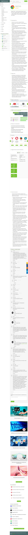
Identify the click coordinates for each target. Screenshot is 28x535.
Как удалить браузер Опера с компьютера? (18, 486)
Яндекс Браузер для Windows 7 (12, 142)
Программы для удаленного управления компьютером (19, 463)
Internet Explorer (25, 141)
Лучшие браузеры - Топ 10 (19, 418)
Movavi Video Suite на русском (17, 510)
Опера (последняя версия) (17, 141)
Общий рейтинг (25, 115)
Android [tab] (23, 152)
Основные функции (15, 112)
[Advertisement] (19, 184)
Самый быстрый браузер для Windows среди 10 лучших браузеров (19, 110)
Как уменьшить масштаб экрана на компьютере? (17, 125)
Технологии (25, 112)
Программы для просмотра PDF (18, 477)
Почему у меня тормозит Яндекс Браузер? (18, 497)
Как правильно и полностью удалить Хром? (17, 129)
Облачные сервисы (4, 17)
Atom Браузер (16, 120)
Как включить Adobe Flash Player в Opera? (18, 489)
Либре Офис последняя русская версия (19, 514)
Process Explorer (15, 508)
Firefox (21, 140)
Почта (2, 16)
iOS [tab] (26, 152)
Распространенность (24, 114)
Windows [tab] (19, 152)
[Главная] (5, 1)
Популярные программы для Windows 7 (19, 528)
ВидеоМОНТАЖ (15, 512)
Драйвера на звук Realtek (16, 505)
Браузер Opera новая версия (17, 518)
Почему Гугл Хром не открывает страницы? (17, 132)
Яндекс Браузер (16, 117)
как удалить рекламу (24, 343)
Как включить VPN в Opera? (16, 492)
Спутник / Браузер (15, 516)
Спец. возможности (21, 112)
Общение (3, 14)
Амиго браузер (14, 520)
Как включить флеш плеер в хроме (16, 130)
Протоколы (16, 114)
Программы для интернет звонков (19, 447)
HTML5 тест (19, 114)
